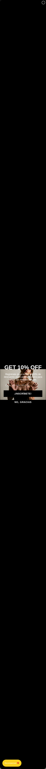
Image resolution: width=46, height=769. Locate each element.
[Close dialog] (43, 2)
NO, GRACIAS (23, 402)
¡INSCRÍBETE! (23, 393)
